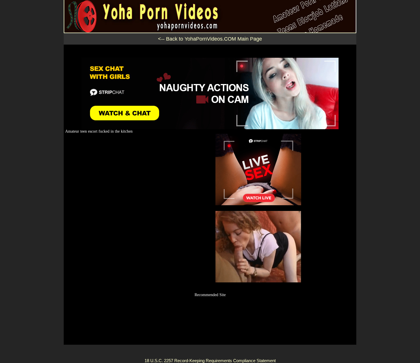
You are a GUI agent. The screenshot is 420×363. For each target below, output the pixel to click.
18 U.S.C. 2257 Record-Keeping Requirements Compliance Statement (210, 360)
